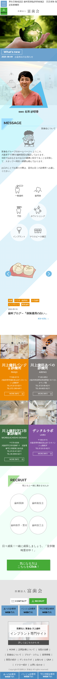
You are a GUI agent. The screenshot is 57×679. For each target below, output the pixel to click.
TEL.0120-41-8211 (14, 451)
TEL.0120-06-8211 (42, 385)
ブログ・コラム (32, 654)
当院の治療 (43, 649)
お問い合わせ (36, 664)
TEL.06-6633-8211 (42, 388)
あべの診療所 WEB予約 (9, 675)
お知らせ (39, 659)
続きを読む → (43, 318)
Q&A (48, 659)
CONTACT (21, 601)
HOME (12, 649)
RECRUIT (4, 12)
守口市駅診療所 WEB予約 (47, 675)
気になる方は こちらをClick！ (28, 565)
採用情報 (46, 654)
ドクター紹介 (21, 664)
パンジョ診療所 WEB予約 (28, 675)
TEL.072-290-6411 (14, 388)
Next (49, 274)
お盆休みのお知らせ (24, 56)
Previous (8, 274)
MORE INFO (14, 393)
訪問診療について (26, 649)
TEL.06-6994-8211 (14, 454)
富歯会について (14, 654)
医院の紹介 (11, 659)
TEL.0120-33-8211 (14, 385)
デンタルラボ (26, 659)
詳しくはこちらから (27, 642)
